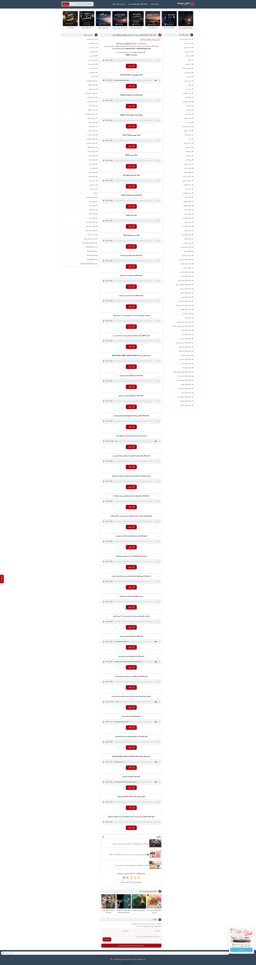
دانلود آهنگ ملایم (152, 28)
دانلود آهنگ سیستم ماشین (183, 343)
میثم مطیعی (92, 176)
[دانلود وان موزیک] (185, 4)
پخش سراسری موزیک (90, 239)
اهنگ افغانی (92, 210)
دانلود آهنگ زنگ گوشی (184, 389)
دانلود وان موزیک (109, 46)
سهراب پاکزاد (187, 172)
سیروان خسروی (186, 181)
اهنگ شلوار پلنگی (91, 230)
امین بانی (188, 77)
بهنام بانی (188, 106)
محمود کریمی (92, 131)
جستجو (66, 4)
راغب (189, 139)
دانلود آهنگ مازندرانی (185, 405)
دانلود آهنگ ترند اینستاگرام (183, 305)
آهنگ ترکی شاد (187, 314)
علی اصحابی (187, 222)
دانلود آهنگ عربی (70, 28)
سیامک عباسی (187, 176)
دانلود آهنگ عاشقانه (185, 401)
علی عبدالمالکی (91, 39)
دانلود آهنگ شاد (186, 368)
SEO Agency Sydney (89, 243)
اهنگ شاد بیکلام (91, 226)
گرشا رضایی (92, 68)
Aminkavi (129, 962)
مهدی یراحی (92, 164)
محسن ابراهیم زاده (90, 93)
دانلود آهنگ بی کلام (103, 28)
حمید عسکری (187, 131)
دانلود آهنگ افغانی (186, 309)
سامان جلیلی (187, 168)
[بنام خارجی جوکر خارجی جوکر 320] (108, 901)
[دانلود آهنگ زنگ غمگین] (136, 18)
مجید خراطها (92, 85)
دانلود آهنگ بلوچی (185, 384)
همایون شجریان (91, 197)
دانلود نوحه (188, 318)
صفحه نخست (154, 4)
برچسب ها (155, 40)
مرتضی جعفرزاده (91, 139)
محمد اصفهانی (91, 110)
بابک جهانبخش (187, 93)
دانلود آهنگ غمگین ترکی (184, 397)
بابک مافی (188, 97)
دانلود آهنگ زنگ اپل (169, 28)
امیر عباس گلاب (186, 68)
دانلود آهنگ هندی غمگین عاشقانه (181, 326)
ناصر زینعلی (93, 189)
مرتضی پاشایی (91, 135)
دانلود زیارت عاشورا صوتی (184, 322)
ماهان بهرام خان (91, 81)
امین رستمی (187, 81)
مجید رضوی (92, 89)
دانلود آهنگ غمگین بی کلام (120, 28)
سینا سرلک (188, 189)
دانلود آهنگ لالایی (186, 364)
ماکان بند (93, 77)
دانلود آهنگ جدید (141, 44)
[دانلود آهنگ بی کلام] (103, 18)
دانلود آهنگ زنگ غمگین (136, 28)
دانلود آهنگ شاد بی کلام (184, 376)
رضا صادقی (188, 151)
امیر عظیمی (187, 72)
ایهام (189, 85)
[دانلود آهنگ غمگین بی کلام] (119, 18)
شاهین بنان (188, 197)
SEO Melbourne (91, 247)
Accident (132, 962)
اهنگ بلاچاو (92, 214)
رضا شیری (188, 147)
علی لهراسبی (92, 43)
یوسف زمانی (92, 206)
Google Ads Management (88, 264)
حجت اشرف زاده (186, 126)
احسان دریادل (187, 43)
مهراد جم (93, 168)
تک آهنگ (143, 40)
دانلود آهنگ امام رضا (185, 359)
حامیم (189, 122)
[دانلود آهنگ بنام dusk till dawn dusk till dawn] (123, 901)
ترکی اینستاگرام (186, 255)
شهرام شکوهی (187, 206)
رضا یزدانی (188, 156)
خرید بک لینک (92, 235)
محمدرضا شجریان (91, 114)
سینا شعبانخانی (187, 193)
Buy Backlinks (91, 260)
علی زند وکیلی (187, 243)
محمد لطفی (92, 126)
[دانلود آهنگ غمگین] (86, 18)
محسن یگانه (92, 106)
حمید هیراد (188, 135)
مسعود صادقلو (91, 147)
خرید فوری (241, 950)
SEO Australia (91, 255)
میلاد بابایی (92, 181)
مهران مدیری (92, 172)
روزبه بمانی (188, 160)
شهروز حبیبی (187, 214)
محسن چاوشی (91, 97)
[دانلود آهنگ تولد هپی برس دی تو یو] (154, 901)
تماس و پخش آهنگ (118, 4)
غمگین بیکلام (187, 268)
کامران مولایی (92, 64)
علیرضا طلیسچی (186, 235)
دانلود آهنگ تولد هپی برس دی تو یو (154, 911)
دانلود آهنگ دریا (186, 334)
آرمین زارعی (188, 52)
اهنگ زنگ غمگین (91, 222)
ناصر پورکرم (93, 185)
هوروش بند (92, 201)
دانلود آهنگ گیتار (186, 330)
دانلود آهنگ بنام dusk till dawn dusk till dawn (123, 911)
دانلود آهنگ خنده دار (185, 339)
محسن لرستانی (91, 102)
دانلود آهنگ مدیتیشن (184, 301)
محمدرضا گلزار (92, 118)
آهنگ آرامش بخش (186, 247)
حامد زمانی (188, 114)
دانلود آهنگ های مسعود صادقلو (182, 372)
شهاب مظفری (187, 201)
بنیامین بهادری (187, 102)
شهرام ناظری (187, 210)
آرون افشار (188, 56)
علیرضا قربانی (187, 239)
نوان (94, 193)
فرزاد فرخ (93, 52)
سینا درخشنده (187, 185)
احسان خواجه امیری (185, 39)
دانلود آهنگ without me (139, 910)
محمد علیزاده (92, 122)
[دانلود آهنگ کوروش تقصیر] (185, 18)
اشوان (189, 60)
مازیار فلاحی (92, 72)
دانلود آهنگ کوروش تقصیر (186, 28)
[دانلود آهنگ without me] (139, 901)
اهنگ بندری (92, 218)
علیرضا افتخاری (187, 226)
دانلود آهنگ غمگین (87, 28)
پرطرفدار (149, 40)
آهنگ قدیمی (187, 251)
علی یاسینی (92, 47)
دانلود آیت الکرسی (186, 355)
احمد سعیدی (187, 47)
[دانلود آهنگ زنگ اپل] (169, 18)
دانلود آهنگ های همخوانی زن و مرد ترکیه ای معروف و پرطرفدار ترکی (134, 35)
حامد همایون (187, 118)
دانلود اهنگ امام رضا (185, 260)
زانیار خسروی (187, 164)
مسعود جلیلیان (91, 143)
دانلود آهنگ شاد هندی (185, 351)
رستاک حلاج (187, 143)
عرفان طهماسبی (186, 218)
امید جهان (188, 64)
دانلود (130, 66)
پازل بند (189, 110)
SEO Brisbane (91, 251)
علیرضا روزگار (187, 230)
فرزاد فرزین (93, 56)
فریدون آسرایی (91, 60)
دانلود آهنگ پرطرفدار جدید (183, 380)
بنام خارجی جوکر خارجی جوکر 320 (108, 911)
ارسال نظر (107, 940)
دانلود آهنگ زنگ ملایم (185, 347)
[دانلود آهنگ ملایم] (152, 18)
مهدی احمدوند (91, 151)
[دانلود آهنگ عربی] (70, 18)
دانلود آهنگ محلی (186, 393)
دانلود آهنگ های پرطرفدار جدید (137, 4)
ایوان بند (188, 89)
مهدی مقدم (92, 160)
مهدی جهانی (92, 156)
